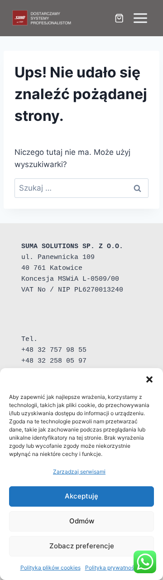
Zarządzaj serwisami (79, 471)
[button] (149, 379)
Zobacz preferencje (81, 546)
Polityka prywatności (112, 567)
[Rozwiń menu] (140, 18)
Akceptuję (81, 496)
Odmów (81, 521)
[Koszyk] (119, 18)
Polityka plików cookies (50, 567)
